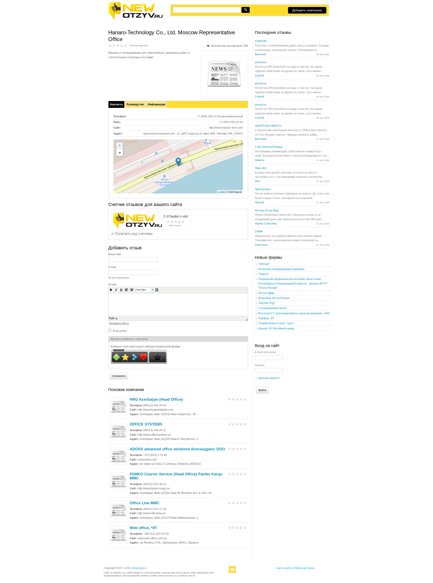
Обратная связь (304, 568)
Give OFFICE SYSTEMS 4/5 (241, 424)
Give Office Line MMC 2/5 (233, 502)
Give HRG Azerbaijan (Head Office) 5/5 (245, 399)
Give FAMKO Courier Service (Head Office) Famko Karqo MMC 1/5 (230, 474)
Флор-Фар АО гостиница (273, 298)
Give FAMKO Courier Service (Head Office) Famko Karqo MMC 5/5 (245, 474)
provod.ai (260, 62)
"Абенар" (264, 264)
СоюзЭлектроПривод (268, 146)
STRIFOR (261, 41)
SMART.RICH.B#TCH (268, 125)
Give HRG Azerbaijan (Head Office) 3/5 (237, 399)
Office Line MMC (144, 503)
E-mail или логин (265, 352)
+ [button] (119, 145)
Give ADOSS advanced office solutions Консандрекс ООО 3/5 (237, 449)
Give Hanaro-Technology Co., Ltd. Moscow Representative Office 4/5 (122, 45)
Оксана (259, 202)
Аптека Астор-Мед (267, 210)
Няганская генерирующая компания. (281, 269)
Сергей (259, 75)
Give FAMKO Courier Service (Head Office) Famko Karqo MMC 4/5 (241, 474)
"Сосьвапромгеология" (272, 308)
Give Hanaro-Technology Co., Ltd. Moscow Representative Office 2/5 (114, 45)
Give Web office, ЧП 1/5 (230, 527)
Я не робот (120, 331)
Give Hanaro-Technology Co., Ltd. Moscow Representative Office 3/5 (118, 45)
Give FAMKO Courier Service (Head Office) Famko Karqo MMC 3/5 (237, 474)
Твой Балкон (263, 189)
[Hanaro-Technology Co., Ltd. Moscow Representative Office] (224, 90)
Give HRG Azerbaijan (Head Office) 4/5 (241, 399)
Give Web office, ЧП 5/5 (245, 527)
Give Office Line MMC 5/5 (245, 502)
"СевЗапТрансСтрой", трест (276, 323)
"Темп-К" (263, 274)
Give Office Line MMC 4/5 (241, 502)
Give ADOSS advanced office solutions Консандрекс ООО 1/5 (230, 449)
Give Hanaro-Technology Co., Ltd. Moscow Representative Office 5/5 (125, 45)
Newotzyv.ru (139, 568)
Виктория (261, 139)
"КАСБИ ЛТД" (266, 303)
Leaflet (222, 192)
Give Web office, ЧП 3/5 (237, 527)
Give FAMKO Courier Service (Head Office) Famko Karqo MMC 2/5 (233, 474)
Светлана (261, 244)
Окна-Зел (261, 168)
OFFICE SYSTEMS (146, 424)
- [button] (119, 152)
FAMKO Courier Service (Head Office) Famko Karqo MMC (176, 476)
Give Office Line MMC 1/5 (230, 502)
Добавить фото (119, 323)
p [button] (116, 318)
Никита (259, 160)
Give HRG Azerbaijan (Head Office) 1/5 (230, 399)
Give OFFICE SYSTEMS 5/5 (245, 424)
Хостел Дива (266, 293)
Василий (260, 54)
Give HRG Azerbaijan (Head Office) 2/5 (233, 399)
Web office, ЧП (143, 528)
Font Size (141, 289)
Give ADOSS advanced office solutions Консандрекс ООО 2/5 (233, 449)
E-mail (112, 267)
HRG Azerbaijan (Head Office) (156, 399)
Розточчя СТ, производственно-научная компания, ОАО (294, 313)
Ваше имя (114, 254)
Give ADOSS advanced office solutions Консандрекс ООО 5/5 (245, 449)
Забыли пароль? (269, 378)
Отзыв (112, 284)
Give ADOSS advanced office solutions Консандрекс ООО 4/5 (241, 449)
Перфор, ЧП (266, 318)
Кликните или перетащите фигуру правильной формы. (146, 346)
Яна (257, 181)
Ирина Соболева (266, 223)
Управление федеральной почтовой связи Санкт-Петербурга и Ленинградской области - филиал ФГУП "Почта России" (292, 283)
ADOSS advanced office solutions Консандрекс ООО (177, 449)
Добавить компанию (307, 10)
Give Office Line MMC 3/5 (237, 502)
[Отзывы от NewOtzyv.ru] (135, 19)
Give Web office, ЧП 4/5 (241, 527)
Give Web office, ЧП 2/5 (233, 527)
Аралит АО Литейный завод (276, 328)
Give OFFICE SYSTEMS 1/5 (230, 424)
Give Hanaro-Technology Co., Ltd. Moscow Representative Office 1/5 (110, 45)
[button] (110, 289)
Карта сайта (284, 568)
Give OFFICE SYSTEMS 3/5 (237, 424)
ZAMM (259, 231)
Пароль (260, 365)
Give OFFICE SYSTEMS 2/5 (233, 424)
